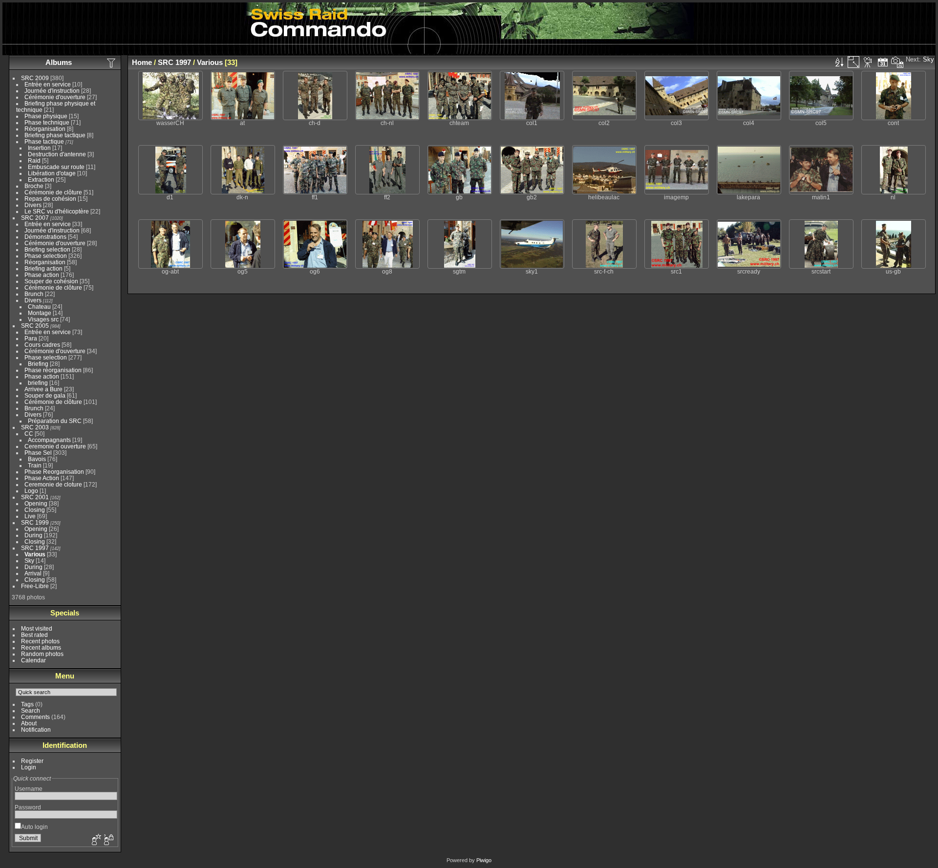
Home (142, 62)
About (29, 723)
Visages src (43, 319)
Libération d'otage (52, 173)
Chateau (39, 306)
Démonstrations (45, 236)
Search (30, 710)
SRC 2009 (35, 78)
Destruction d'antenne (57, 154)
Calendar (33, 660)
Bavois (37, 459)
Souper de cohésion (51, 281)
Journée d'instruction (52, 90)
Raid (34, 160)
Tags (27, 704)
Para (30, 338)
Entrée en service (47, 84)
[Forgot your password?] (108, 840)
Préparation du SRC (55, 421)
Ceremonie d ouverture (55, 446)
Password (28, 807)
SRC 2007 (35, 217)
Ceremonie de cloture (53, 484)
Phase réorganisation (53, 370)
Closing (34, 510)
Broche (33, 186)
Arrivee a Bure (43, 389)
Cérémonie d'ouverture (54, 97)
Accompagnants (49, 440)
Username (29, 788)
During (33, 535)
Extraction (41, 179)
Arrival (33, 573)
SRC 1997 (35, 548)
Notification (36, 729)
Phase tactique (44, 141)
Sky (29, 560)
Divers (33, 205)
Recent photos (40, 641)
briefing (38, 383)
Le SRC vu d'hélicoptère (56, 211)
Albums (58, 62)
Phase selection (45, 256)
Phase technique (46, 122)
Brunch (33, 294)
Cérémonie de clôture (53, 192)
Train (35, 465)
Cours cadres (42, 344)
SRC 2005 (35, 325)
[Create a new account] (95, 840)
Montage (39, 313)
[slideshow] (868, 62)
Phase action (41, 275)
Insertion (39, 148)
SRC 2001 (35, 497)
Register (32, 761)
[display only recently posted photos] (112, 62)
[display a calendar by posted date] (882, 62)
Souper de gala (44, 395)
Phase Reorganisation (54, 471)
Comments (35, 717)
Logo (31, 490)
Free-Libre (35, 586)
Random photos (42, 654)
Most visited (36, 628)
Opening (35, 503)
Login (28, 767)
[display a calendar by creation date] (897, 62)
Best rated (34, 635)
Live (30, 516)
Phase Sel (38, 452)
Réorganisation (44, 129)
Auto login (34, 827)
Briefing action (43, 268)
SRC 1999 (35, 522)
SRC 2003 (35, 427)
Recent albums (41, 647)
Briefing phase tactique (54, 135)
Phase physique (45, 116)
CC (28, 433)
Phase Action (41, 478)
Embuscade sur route (56, 167)
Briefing (38, 363)
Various (34, 554)
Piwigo (483, 860)
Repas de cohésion (50, 198)
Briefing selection (47, 249)
